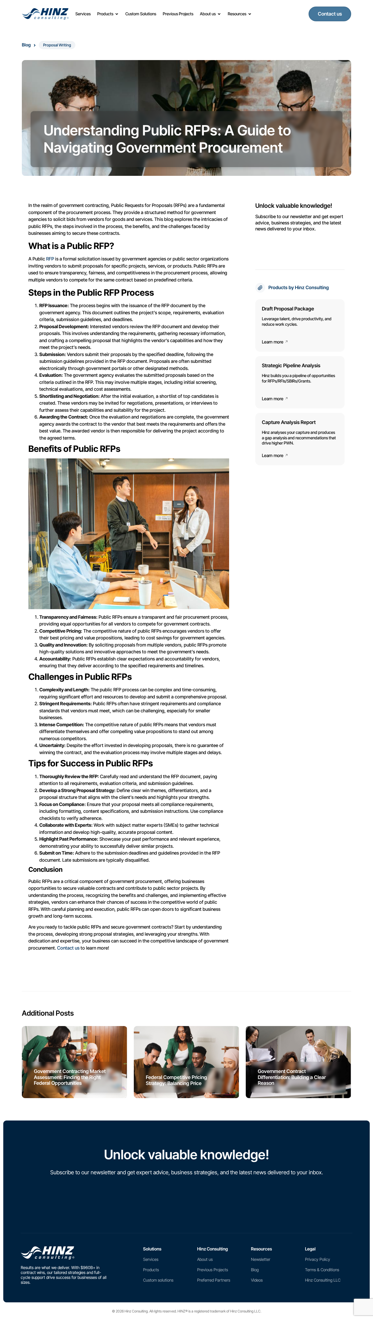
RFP (50, 259)
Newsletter (260, 1259)
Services (150, 1259)
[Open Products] (117, 14)
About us (205, 1259)
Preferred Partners (213, 1280)
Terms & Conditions (322, 1269)
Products (151, 1269)
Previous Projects (212, 1269)
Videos (257, 1280)
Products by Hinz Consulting (298, 287)
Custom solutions (158, 1280)
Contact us (68, 948)
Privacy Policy (317, 1259)
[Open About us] (219, 14)
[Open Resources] (250, 14)
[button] (57, 45)
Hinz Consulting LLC (323, 1280)
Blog (26, 45)
